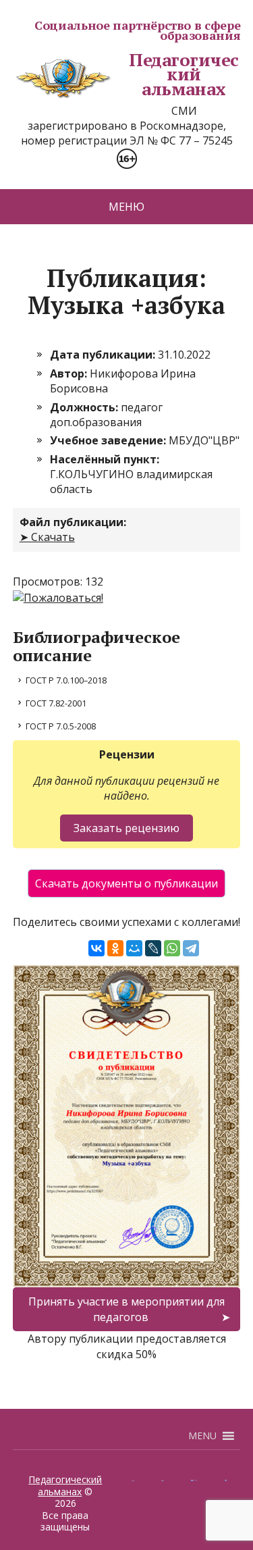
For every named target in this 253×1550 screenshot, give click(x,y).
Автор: (70, 373)
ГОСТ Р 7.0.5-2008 (61, 726)
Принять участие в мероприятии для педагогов (126, 1309)
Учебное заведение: (109, 440)
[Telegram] (191, 948)
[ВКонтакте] (96, 948)
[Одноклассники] (115, 948)
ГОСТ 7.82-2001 (56, 703)
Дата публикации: (104, 354)
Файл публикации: (73, 522)
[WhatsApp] (172, 948)
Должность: (85, 407)
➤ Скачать (47, 536)
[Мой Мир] (134, 948)
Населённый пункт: (104, 459)
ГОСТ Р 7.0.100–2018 (66, 680)
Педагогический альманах (183, 75)
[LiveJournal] (153, 948)
